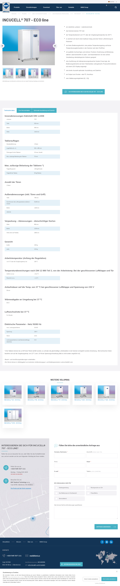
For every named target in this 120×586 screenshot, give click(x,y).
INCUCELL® (77, 13)
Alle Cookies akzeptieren (109, 579)
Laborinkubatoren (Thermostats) (60, 13)
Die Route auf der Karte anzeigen (21, 488)
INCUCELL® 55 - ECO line (36, 400)
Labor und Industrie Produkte (39, 13)
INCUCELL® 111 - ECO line (59, 400)
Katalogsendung (64, 487)
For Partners (111, 5)
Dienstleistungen (31, 7)
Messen (18, 542)
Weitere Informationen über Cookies (15, 576)
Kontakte (71, 7)
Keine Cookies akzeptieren (91, 579)
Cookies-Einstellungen (100, 583)
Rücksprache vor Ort (97, 487)
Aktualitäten (6, 542)
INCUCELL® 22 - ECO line (12, 400)
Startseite (14, 13)
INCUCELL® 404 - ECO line (106, 400)
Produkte (17, 7)
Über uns (59, 7)
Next (55, 46)
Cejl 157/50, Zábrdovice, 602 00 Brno (22, 485)
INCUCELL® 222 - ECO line (82, 400)
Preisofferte (94, 493)
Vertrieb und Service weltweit (72, 564)
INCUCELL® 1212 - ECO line (13, 423)
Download (46, 7)
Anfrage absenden (103, 527)
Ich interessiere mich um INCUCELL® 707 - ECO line (86, 91)
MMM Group (84, 7)
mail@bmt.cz (35, 556)
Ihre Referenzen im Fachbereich (68, 493)
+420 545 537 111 (18, 469)
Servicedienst (63, 498)
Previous (2, 46)
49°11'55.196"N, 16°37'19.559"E (36, 565)
